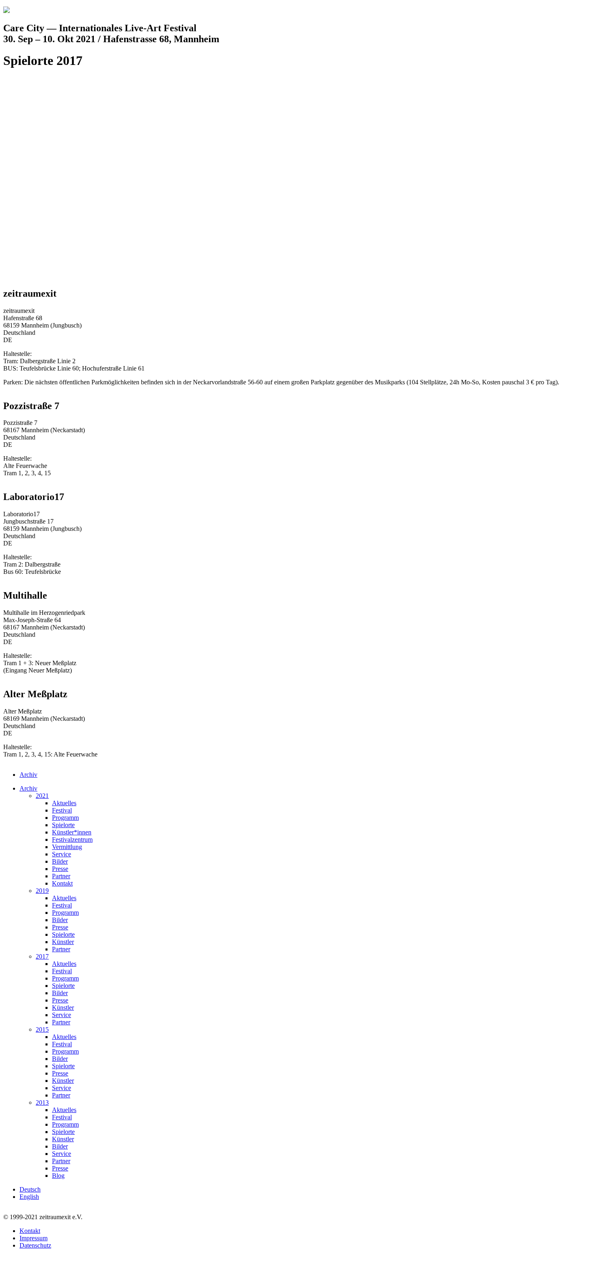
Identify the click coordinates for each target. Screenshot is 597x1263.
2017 (42, 956)
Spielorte (63, 824)
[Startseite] (6, 10)
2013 (42, 1102)
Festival (62, 810)
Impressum (33, 1238)
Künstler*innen (71, 832)
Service (61, 854)
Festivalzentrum (72, 839)
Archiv (28, 774)
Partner (61, 876)
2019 (42, 890)
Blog (58, 1175)
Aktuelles (64, 803)
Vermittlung (67, 846)
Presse (60, 868)
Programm (65, 817)
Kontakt (62, 883)
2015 (42, 1029)
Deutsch (30, 1189)
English (29, 1196)
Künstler (63, 941)
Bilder (60, 861)
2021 (42, 795)
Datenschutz (35, 1245)
